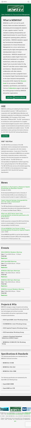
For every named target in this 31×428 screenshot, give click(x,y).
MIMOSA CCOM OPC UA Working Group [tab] (14, 343)
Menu (5, 1)
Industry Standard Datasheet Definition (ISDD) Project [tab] (12, 337)
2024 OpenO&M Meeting (8, 261)
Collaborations (12, 88)
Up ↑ (15, 421)
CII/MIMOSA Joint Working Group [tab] (14, 324)
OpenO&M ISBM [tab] (8, 384)
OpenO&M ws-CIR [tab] (9, 388)
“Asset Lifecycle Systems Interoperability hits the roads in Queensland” (14, 201)
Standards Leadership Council (18, 414)
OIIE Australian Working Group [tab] (13, 332)
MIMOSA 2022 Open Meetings (10, 270)
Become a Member (20, 97)
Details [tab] (3, 256)
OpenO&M (27, 413)
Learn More (10, 97)
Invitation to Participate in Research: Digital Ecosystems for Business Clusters (15, 187)
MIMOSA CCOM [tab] (8, 363)
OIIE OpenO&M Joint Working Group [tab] (15, 319)
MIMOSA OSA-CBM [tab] (9, 371)
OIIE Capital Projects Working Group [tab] (15, 328)
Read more (4, 258)
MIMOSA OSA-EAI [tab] (9, 367)
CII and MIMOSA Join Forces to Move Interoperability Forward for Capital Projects (15, 229)
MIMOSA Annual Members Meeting (12, 289)
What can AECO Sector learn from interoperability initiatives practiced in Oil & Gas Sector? (15, 215)
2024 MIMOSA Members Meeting (11, 252)
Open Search (28, 1)
